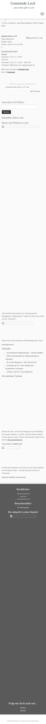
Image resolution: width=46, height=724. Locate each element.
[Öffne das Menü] (42, 14)
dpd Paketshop (36, 91)
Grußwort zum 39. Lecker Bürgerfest (20, 372)
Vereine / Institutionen (9, 23)
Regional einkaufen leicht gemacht (14, 477)
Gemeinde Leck (23, 3)
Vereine (3, 26)
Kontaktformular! (8, 345)
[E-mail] (5, 15)
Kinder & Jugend (38, 23)
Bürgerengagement (27, 23)
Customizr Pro (35, 721)
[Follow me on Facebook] (7, 15)
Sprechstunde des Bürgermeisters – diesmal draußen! (25, 353)
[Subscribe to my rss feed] (3, 15)
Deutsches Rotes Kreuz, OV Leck (16, 87)
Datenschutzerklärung (14, 440)
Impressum (23, 496)
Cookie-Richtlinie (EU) (23, 499)
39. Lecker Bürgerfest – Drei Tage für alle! (22, 362)
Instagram (11, 72)
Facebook (23, 707)
